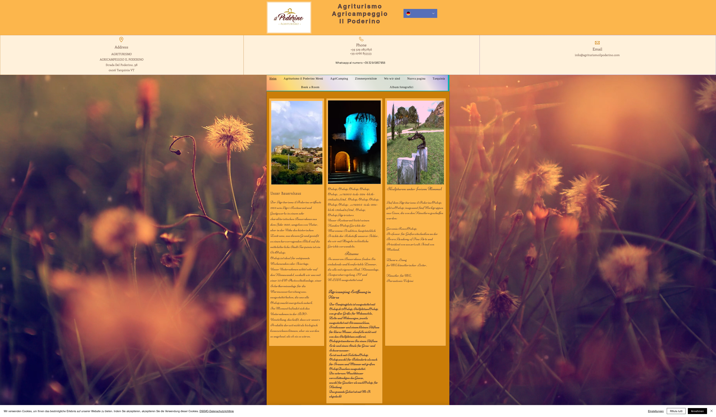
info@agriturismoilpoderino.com (597, 55)
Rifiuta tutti (676, 411)
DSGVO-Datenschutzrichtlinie (217, 411)
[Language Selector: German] (420, 13)
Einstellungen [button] (656, 411)
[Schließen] (711, 411)
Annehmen (697, 411)
